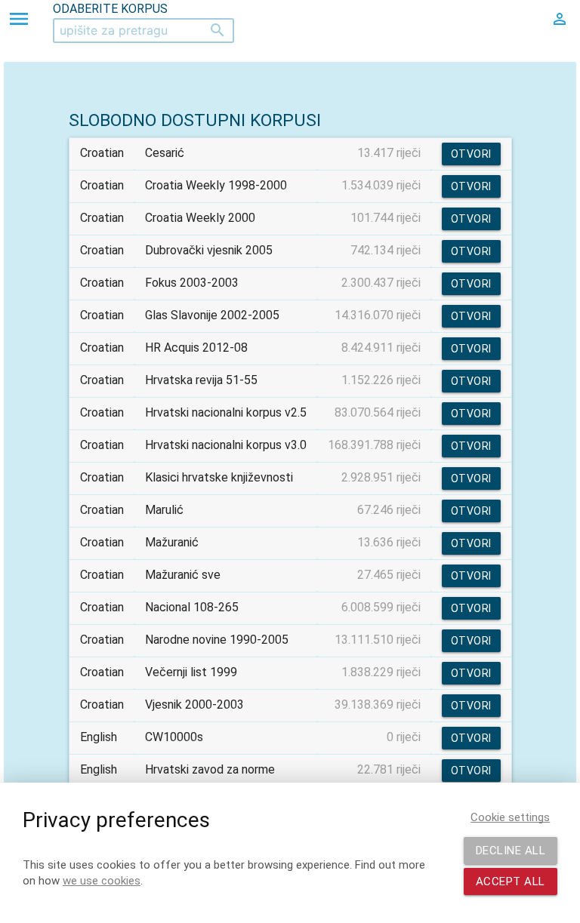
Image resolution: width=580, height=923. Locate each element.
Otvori (471, 154)
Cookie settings (510, 817)
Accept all (510, 881)
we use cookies (101, 881)
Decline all (511, 850)
